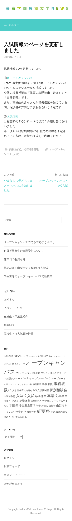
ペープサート (59, 378)
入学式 (21, 396)
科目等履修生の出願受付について (24, 250)
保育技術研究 (25, 390)
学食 (38, 405)
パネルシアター (55, 373)
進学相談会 (21, 417)
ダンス (44, 373)
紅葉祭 (43, 411)
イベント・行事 (13, 308)
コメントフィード (14, 474)
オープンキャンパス (20, 78)
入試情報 (12, 116)
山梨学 (52, 405)
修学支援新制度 (41, 390)
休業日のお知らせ (14, 259)
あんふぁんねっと (57, 356)
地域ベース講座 (11, 401)
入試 (16, 154)
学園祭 (13, 405)
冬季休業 (40, 396)
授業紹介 (9, 325)
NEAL (18, 356)
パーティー (27, 378)
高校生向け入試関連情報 (24, 149)
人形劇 (15, 390)
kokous (8, 356)
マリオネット (10, 384)
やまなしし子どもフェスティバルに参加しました (18, 185)
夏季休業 (24, 400)
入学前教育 (9, 396)
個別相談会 (58, 390)
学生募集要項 (27, 405)
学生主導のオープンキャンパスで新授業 (28, 276)
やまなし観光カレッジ (14, 364)
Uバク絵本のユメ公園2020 (35, 356)
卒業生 (63, 396)
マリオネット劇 (24, 384)
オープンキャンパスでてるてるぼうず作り (29, 242)
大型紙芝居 (36, 401)
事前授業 (37, 384)
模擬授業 (31, 412)
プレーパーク (43, 378)
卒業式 (52, 396)
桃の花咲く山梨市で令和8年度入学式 (26, 267)
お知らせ (9, 299)
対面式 (44, 406)
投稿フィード (12, 466)
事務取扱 (47, 384)
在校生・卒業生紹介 (16, 316)
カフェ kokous (32, 373)
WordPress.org (13, 483)
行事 (12, 417)
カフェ (20, 372)
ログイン (9, 457)
